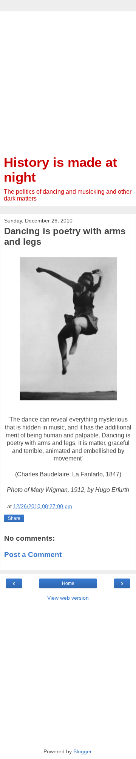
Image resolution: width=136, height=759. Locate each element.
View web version (68, 598)
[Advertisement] (68, 79)
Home (68, 583)
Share (14, 518)
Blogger (82, 751)
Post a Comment (33, 554)
